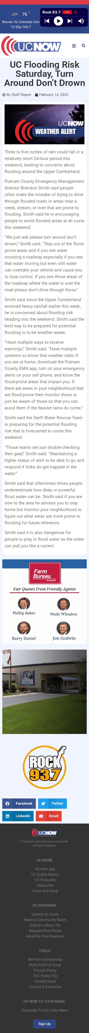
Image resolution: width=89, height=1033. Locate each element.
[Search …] (83, 46)
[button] (74, 46)
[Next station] (47, 21)
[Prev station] (69, 21)
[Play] (58, 21)
